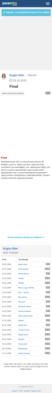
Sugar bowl (23, 335)
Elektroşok (23, 349)
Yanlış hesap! (24, 353)
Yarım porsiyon (24, 311)
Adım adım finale (25, 316)
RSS (20, 391)
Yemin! (21, 278)
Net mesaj (22, 297)
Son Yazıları (11, 252)
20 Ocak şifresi (24, 306)
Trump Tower (23, 330)
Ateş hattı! (22, 344)
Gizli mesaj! (23, 269)
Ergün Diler (16, 75)
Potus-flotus (23, 274)
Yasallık (27, 391)
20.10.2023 (19, 80)
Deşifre (21, 339)
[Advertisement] (26, 44)
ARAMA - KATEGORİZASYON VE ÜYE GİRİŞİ (27, 12)
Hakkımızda (36, 391)
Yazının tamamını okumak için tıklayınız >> (26, 237)
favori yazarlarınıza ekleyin (13, 93)
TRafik (21, 283)
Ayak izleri (22, 264)
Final (13, 86)
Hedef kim (22, 325)
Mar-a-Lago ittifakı (26, 288)
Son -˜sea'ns (23, 292)
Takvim (32, 75)
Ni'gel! (21, 320)
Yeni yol (21, 302)
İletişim (15, 391)
